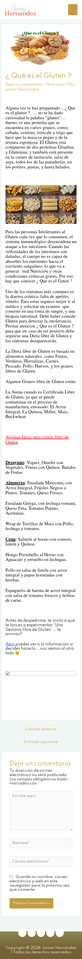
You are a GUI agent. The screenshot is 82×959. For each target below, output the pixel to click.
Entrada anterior (41, 729)
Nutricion (56, 84)
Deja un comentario (24, 84)
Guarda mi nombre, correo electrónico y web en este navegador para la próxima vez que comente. (39, 883)
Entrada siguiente (41, 742)
